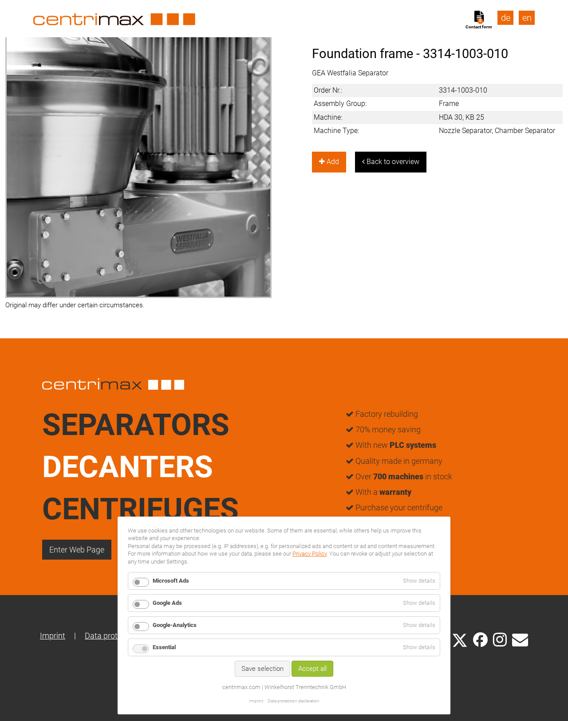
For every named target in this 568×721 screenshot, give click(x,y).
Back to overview (392, 161)
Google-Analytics (175, 625)
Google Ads (167, 603)
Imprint (52, 635)
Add (332, 161)
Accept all (312, 669)
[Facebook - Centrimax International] (480, 639)
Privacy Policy (309, 553)
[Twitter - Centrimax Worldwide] (460, 639)
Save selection (262, 669)
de (505, 17)
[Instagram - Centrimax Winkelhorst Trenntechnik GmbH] (500, 639)
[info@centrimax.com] (520, 639)
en (527, 17)
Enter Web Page (76, 549)
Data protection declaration (294, 700)
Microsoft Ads (171, 580)
